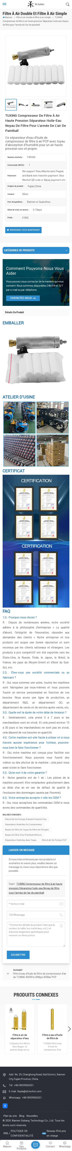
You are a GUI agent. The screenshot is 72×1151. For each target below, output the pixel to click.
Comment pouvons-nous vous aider (35, 271)
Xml (6, 1133)
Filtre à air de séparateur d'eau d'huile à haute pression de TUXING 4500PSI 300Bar (19, 1037)
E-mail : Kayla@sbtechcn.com (25, 1091)
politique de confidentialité (22, 1133)
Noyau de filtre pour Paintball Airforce (23, 835)
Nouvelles (32, 1115)
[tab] (14, 312)
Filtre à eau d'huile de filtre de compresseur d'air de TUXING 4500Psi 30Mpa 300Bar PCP (52, 1037)
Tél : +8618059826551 (21, 1085)
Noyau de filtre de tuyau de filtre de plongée (27, 830)
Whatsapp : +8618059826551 (25, 1097)
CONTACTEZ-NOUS (21, 298)
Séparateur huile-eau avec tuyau (21, 840)
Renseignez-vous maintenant (25, 230)
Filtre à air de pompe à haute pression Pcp (25, 819)
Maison (8, 17)
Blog (21, 1115)
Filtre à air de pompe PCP (54, 840)
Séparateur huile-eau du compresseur (23, 824)
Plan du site (10, 1115)
